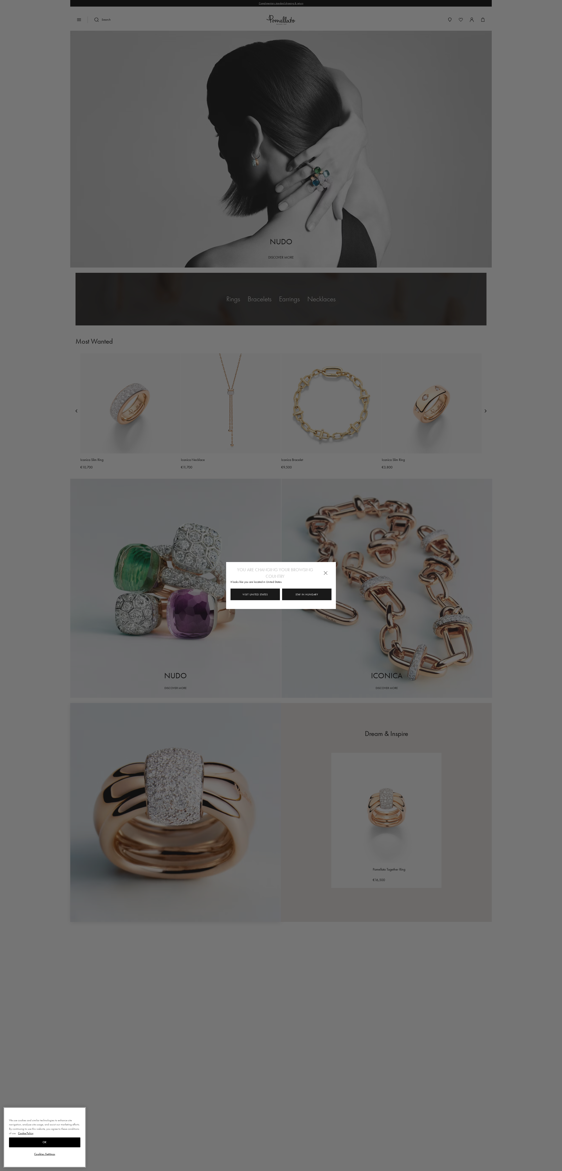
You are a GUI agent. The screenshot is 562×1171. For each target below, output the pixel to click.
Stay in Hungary (306, 594)
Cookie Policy (25, 1133)
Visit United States (255, 594)
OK (45, 1142)
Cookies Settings (44, 1154)
